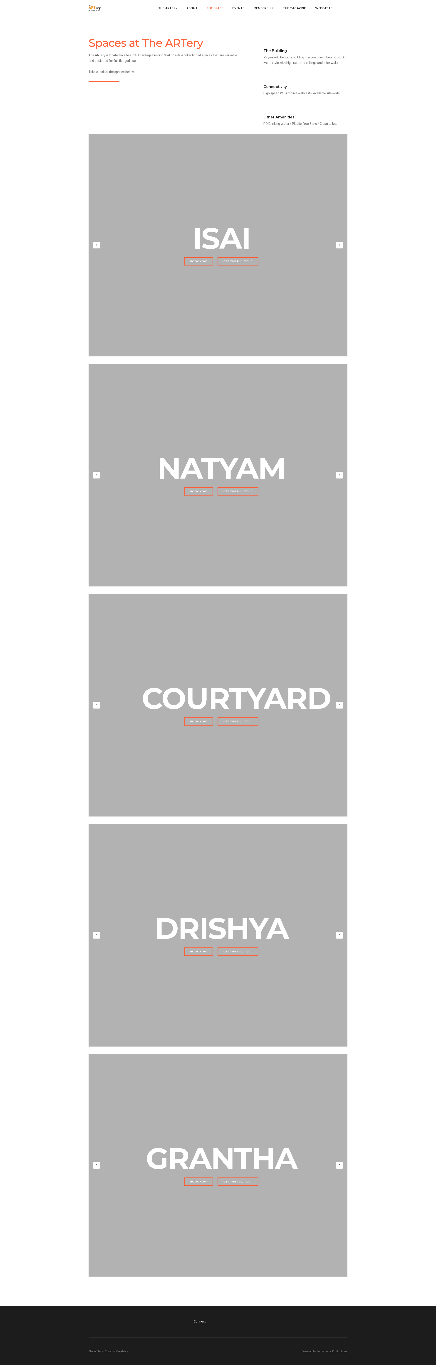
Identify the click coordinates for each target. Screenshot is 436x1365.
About (192, 8)
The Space (215, 8)
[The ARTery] (95, 8)
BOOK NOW (198, 261)
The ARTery (167, 8)
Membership (264, 8)
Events (238, 8)
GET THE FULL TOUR (238, 261)
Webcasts (323, 8)
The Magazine (294, 8)
